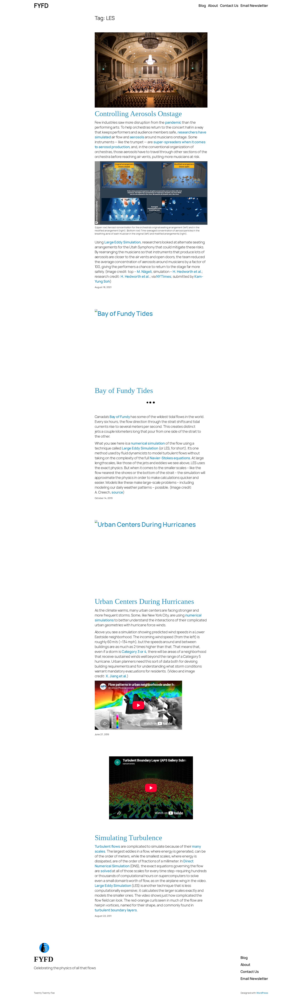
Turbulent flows (107, 846)
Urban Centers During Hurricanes (144, 601)
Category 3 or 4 (134, 651)
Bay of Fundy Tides (124, 390)
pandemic (173, 122)
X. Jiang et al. (116, 676)
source (117, 492)
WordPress (262, 992)
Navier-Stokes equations (170, 458)
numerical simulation (148, 443)
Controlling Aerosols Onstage (138, 114)
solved (105, 870)
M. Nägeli (144, 271)
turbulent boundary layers (116, 910)
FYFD (41, 5)
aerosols (137, 137)
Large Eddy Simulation (122, 242)
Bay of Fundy (120, 416)
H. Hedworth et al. (187, 271)
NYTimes (163, 276)
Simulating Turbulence (128, 838)
